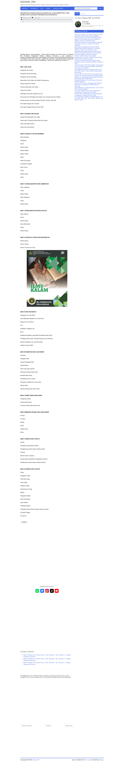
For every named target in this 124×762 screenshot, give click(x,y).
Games (48, 8)
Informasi (34, 8)
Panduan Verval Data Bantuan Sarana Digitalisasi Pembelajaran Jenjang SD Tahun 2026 (88, 94)
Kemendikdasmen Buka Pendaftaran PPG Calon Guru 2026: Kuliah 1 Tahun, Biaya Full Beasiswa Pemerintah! (88, 71)
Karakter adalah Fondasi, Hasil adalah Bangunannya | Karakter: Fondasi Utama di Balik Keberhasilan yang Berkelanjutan (88, 57)
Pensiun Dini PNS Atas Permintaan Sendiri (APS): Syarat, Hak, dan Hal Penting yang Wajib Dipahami (89, 74)
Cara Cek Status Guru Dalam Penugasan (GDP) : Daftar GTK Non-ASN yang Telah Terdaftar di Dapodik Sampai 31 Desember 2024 (88, 39)
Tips (41, 8)
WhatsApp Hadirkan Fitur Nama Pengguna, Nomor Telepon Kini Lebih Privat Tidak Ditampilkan (89, 35)
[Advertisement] (47, 38)
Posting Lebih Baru (27, 725)
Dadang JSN (27, 1)
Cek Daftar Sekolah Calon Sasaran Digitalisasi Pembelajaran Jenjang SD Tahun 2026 (88, 91)
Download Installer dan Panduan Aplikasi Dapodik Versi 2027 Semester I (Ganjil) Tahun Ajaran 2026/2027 (88, 44)
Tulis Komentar (36, 17)
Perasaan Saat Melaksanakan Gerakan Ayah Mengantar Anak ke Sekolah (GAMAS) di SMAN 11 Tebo (89, 62)
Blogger (101, 760)
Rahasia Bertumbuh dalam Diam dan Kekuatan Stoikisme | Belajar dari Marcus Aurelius (88, 53)
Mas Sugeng (88, 760)
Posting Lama (68, 725)
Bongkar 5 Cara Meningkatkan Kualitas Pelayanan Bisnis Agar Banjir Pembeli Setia (89, 77)
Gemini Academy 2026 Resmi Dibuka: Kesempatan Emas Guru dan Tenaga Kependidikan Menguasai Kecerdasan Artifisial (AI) (89, 66)
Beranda (25, 8)
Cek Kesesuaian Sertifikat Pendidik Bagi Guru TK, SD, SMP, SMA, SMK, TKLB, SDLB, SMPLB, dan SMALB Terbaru (89, 98)
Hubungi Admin (58, 8)
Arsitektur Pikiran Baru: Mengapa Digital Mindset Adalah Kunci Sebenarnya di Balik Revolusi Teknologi (88, 84)
